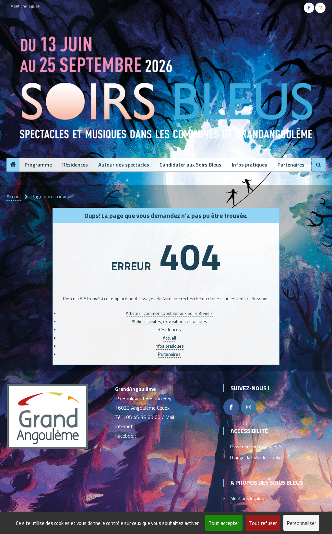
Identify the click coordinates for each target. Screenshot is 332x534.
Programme (38, 164)
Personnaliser (301, 523)
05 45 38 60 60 (143, 417)
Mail (169, 417)
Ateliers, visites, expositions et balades (169, 321)
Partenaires (291, 164)
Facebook (125, 436)
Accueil (169, 337)
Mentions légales (25, 6)
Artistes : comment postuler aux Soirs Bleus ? (169, 313)
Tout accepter (223, 523)
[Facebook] (231, 407)
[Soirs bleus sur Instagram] (248, 407)
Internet (124, 426)
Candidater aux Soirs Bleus (190, 164)
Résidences (75, 164)
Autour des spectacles (123, 164)
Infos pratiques (249, 164)
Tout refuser (263, 523)
